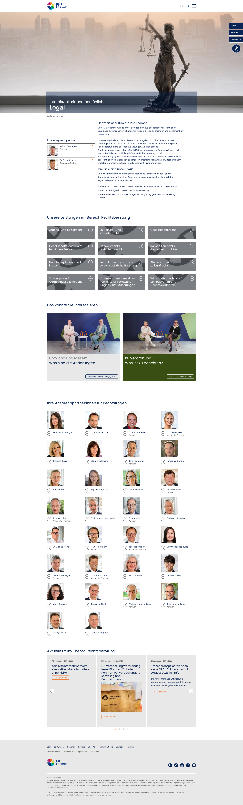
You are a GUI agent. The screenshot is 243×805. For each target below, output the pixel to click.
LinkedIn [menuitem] (170, 765)
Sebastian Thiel (98, 604)
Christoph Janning (176, 518)
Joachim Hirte (59, 518)
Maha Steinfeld (60, 604)
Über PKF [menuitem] (92, 747)
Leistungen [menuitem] (59, 747)
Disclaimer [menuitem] (94, 751)
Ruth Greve (58, 489)
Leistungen (52, 116)
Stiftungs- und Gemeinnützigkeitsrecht (65, 280)
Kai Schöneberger (61, 575)
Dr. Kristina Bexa (174, 432)
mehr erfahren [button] (60, 677)
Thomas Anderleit (137, 432)
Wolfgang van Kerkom (140, 604)
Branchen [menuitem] (71, 747)
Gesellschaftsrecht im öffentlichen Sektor (66, 247)
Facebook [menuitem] (188, 765)
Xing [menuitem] (176, 765)
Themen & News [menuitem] (106, 747)
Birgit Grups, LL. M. (99, 489)
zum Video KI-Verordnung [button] (180, 376)
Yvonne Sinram (174, 575)
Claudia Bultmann (99, 461)
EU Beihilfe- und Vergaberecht (110, 231)
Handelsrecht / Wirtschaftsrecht (111, 247)
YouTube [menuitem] (194, 765)
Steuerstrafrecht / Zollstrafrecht (162, 263)
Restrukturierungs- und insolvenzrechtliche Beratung (118, 263)
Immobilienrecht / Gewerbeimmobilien (164, 247)
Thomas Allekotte (99, 432)
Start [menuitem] (49, 747)
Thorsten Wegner (99, 632)
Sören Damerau (136, 461)
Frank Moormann (99, 546)
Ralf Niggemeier (137, 546)
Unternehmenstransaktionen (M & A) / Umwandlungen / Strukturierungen (117, 281)
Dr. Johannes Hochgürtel (103, 518)
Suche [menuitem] (187, 5)
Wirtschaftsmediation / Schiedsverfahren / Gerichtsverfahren (166, 281)
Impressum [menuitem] (82, 751)
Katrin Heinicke (136, 489)
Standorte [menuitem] (120, 747)
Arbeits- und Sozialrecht (65, 230)
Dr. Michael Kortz (61, 546)
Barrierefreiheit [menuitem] (53, 751)
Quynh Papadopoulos (177, 546)
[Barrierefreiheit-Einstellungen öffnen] (236, 48)
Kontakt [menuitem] (131, 747)
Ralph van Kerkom (176, 604)
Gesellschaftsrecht (163, 230)
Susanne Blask (60, 461)
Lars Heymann (174, 489)
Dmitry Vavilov (60, 632)
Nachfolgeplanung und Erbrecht (65, 263)
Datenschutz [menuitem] (68, 751)
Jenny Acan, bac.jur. (62, 432)
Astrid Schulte (135, 575)
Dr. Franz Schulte (99, 575)
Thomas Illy (134, 518)
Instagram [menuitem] (182, 765)
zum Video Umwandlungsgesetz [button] (102, 376)
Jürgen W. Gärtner (176, 461)
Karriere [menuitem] (81, 747)
